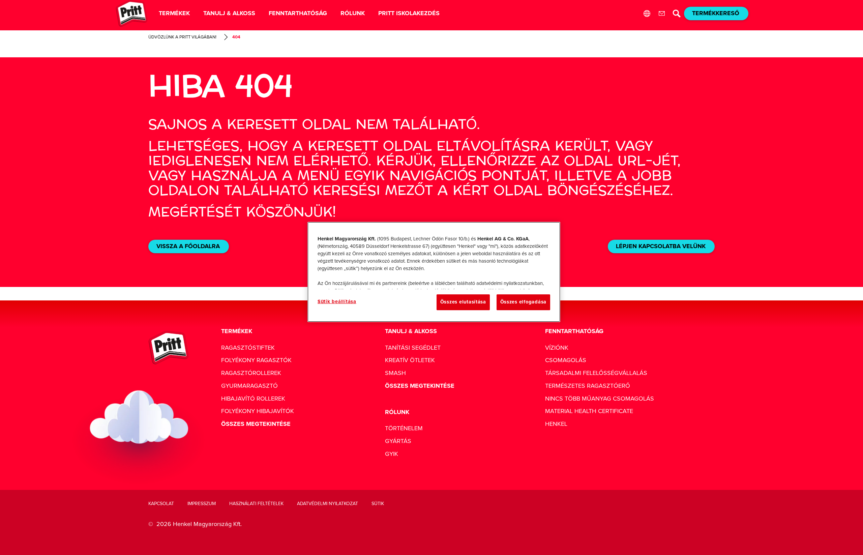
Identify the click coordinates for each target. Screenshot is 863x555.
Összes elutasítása (463, 301)
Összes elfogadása (523, 301)
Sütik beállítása (337, 301)
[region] (433, 272)
